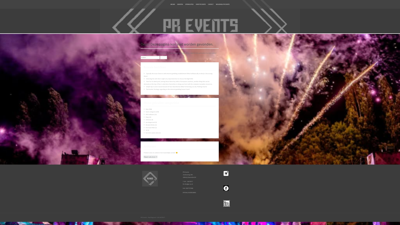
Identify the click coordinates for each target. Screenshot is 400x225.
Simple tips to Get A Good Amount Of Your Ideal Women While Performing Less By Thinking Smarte (176, 87)
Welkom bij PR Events (222, 4)
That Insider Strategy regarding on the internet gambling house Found (168, 89)
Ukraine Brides (150, 125)
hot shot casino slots (152, 133)
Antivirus (148, 120)
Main (147, 109)
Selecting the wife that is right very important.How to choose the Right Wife (169, 79)
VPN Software (150, 114)
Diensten (180, 4)
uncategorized (150, 122)
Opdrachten (189, 4)
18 (146, 130)
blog (147, 117)
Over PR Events (201, 4)
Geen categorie (151, 112)
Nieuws (173, 4)
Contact (211, 4)
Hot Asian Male (150, 128)
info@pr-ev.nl (188, 184)
